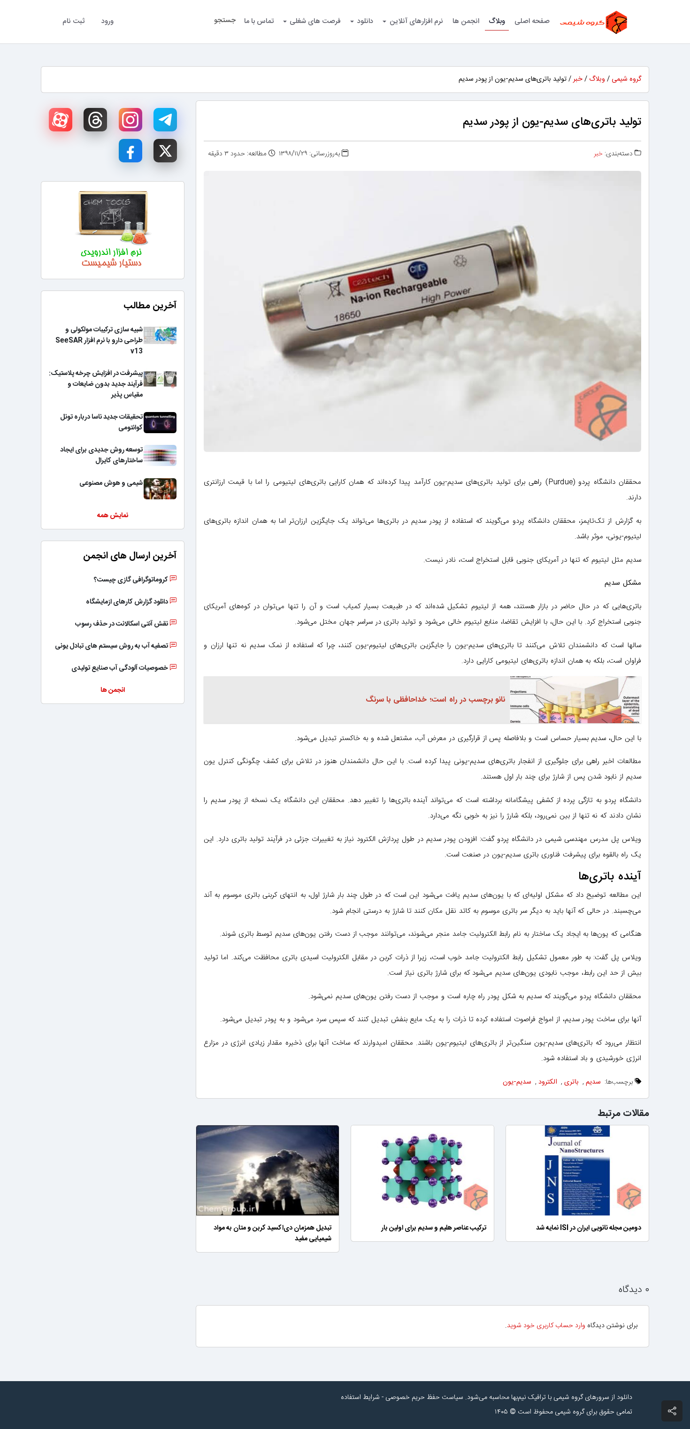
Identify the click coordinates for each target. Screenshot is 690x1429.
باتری (571, 1082)
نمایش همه (112, 515)
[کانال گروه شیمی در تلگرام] (165, 119)
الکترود (547, 1082)
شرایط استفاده (360, 1397)
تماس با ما (259, 21)
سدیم (593, 1082)
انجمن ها (465, 21)
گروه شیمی (626, 79)
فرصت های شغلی (315, 21)
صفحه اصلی (532, 21)
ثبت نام (73, 21)
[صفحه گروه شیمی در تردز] (95, 119)
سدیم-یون (517, 1082)
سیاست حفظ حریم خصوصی (424, 1397)
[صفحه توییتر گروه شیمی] (165, 150)
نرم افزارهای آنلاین (416, 21)
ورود (107, 21)
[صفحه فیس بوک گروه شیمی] (130, 150)
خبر (578, 79)
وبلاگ (497, 21)
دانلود (365, 21)
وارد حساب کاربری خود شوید (546, 1325)
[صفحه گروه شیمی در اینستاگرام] (130, 119)
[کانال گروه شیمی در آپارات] (60, 119)
